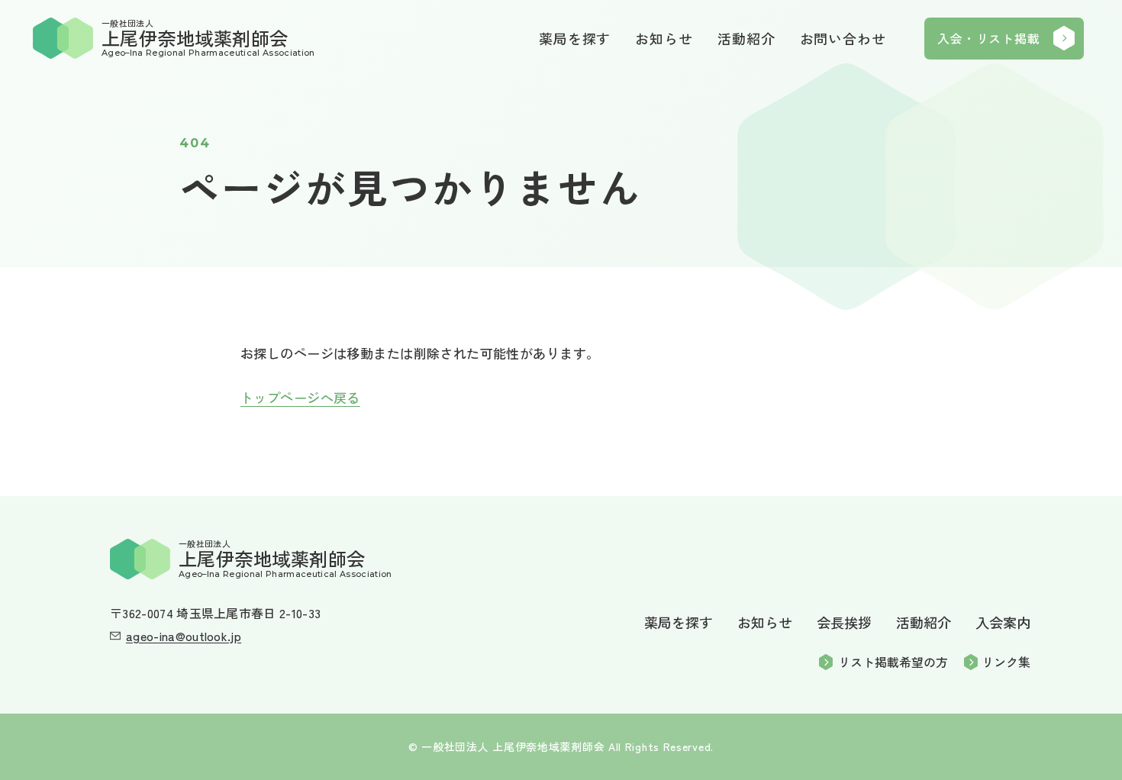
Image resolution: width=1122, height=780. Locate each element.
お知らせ (664, 38)
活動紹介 (746, 38)
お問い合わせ (843, 38)
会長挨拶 (844, 622)
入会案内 (1002, 622)
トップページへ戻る (300, 397)
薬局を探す (575, 38)
